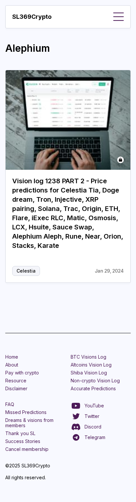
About (11, 365)
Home (11, 357)
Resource (15, 380)
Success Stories (22, 441)
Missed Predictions (26, 412)
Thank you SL (20, 433)
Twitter (92, 416)
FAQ (9, 404)
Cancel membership (27, 449)
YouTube (94, 405)
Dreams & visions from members (29, 422)
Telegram (95, 437)
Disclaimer (16, 388)
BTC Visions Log (88, 357)
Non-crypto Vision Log (95, 380)
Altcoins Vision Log (91, 365)
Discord (93, 426)
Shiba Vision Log (89, 372)
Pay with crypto (22, 372)
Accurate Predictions (93, 388)
